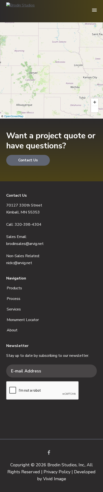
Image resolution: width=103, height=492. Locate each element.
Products (14, 288)
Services (14, 309)
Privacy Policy (57, 472)
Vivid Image (54, 479)
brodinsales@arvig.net (25, 243)
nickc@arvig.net (19, 263)
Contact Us (28, 160)
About (12, 330)
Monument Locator (23, 319)
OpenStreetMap (13, 116)
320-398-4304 (28, 224)
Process (13, 298)
